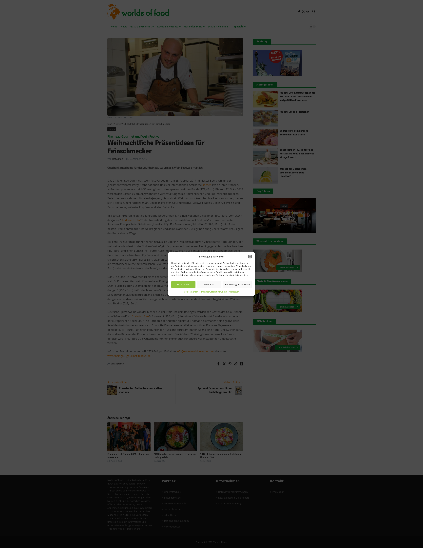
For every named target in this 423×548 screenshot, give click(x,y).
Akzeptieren (183, 284)
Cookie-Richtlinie (192, 291)
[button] (250, 256)
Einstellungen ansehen (237, 284)
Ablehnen (209, 284)
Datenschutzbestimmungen (214, 291)
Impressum (234, 291)
